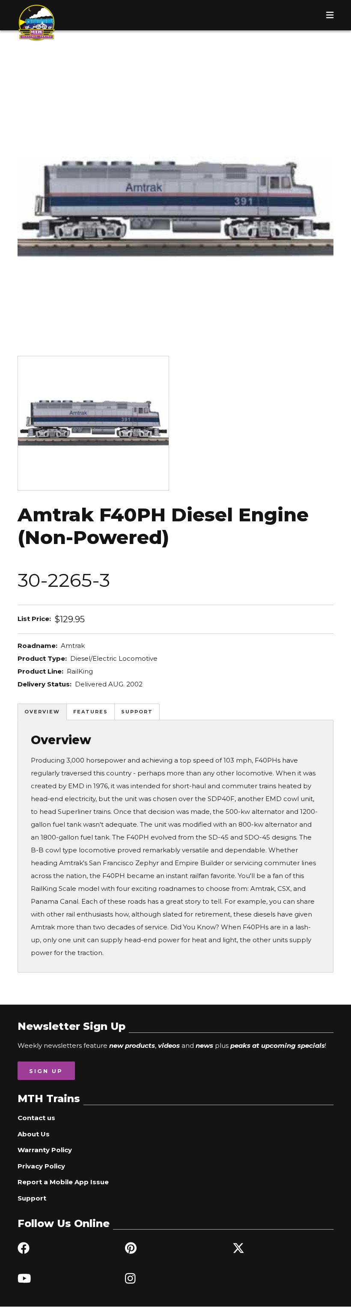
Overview (42, 712)
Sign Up (46, 1070)
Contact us (36, 1118)
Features (90, 712)
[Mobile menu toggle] (330, 15)
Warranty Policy (45, 1150)
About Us (34, 1134)
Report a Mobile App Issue (63, 1182)
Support (137, 712)
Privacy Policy (41, 1166)
